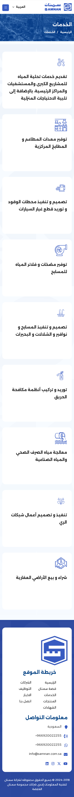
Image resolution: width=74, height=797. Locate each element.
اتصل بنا (25, 701)
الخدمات (50, 695)
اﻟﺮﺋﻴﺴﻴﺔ (66, 32)
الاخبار (27, 695)
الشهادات (49, 707)
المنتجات (49, 701)
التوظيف (25, 689)
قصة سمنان (47, 689)
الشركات (25, 682)
